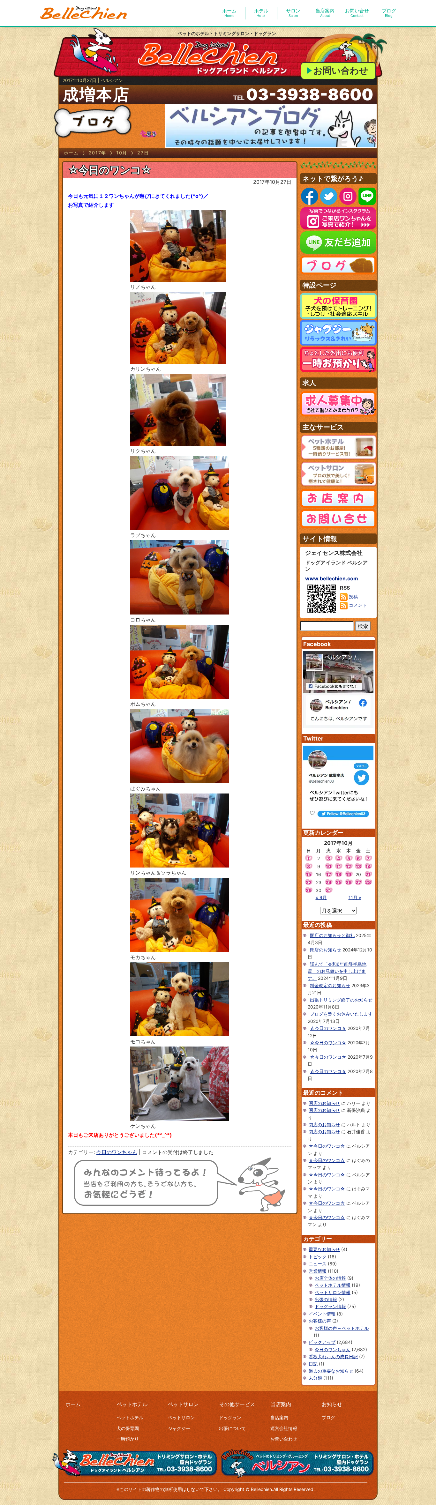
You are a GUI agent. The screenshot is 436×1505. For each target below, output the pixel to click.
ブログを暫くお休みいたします (341, 1014)
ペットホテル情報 (332, 1285)
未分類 (315, 1378)
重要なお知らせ (324, 1249)
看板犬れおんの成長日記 (333, 1356)
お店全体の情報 (330, 1278)
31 (328, 890)
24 (328, 882)
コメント (357, 605)
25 (339, 882)
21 (368, 874)
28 (368, 882)
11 (338, 866)
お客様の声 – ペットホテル (342, 1328)
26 (348, 882)
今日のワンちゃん (116, 1152)
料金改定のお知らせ (330, 985)
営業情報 (318, 1271)
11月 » (355, 897)
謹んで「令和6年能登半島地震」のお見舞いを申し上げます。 (337, 971)
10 (328, 866)
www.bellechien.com (331, 578)
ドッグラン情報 (330, 1306)
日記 (313, 1364)
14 (368, 866)
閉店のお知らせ (325, 949)
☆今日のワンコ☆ (110, 170)
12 (348, 866)
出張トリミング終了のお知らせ (341, 999)
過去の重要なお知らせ (331, 1371)
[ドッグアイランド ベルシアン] (84, 13)
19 (348, 874)
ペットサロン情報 (332, 1292)
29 (309, 890)
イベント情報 (322, 1313)
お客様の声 (320, 1320)
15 (308, 874)
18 (338, 874)
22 (309, 882)
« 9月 (321, 897)
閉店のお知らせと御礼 (332, 935)
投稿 (353, 596)
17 (328, 874)
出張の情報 (326, 1299)
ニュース (318, 1263)
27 (358, 882)
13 (358, 866)
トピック (318, 1256)
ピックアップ (322, 1342)
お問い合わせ (340, 70)
